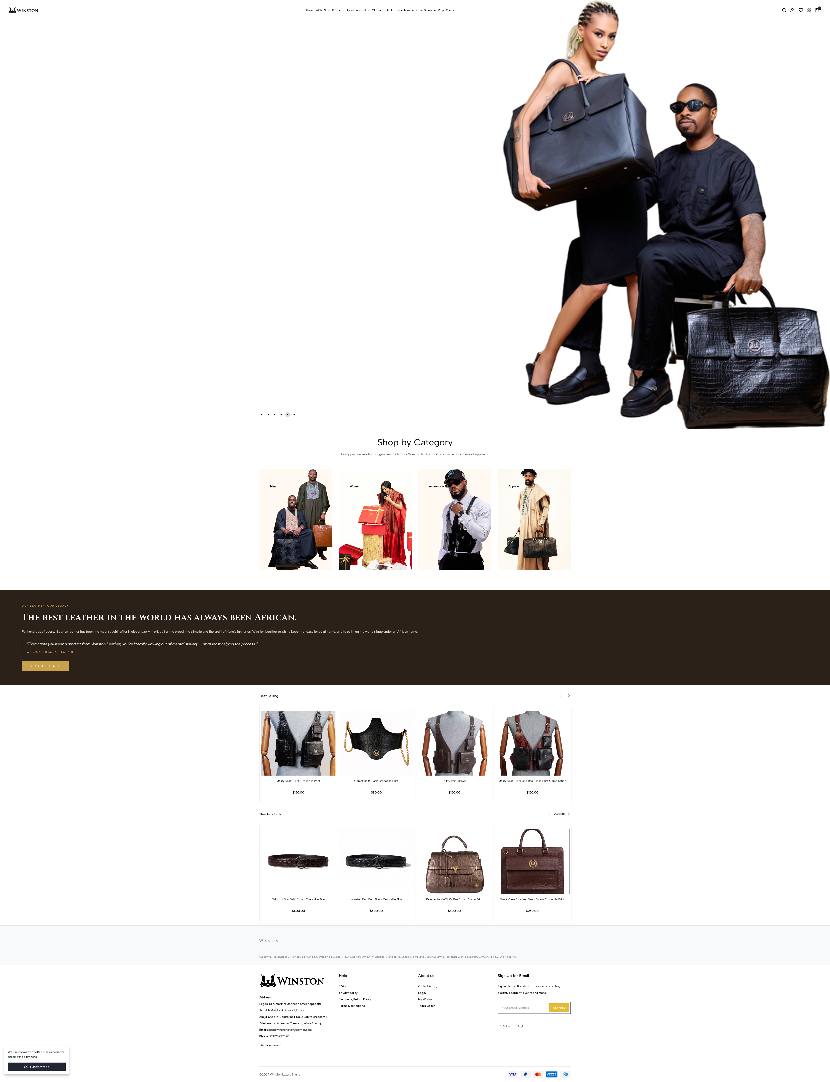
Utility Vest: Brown (454, 780)
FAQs (342, 986)
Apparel (361, 10)
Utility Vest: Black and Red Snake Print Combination (532, 780)
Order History (427, 986)
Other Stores (424, 10)
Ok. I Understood (36, 1066)
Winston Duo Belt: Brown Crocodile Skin (298, 899)
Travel (350, 10)
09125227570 (279, 1036)
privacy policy (348, 993)
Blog (441, 10)
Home (309, 10)
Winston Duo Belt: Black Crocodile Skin (376, 899)
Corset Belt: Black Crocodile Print (376, 780)
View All (559, 814)
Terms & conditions (352, 1006)
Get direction (269, 1045)
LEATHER (389, 10)
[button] (809, 10)
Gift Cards (338, 10)
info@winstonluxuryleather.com (290, 1030)
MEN (374, 10)
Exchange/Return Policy (355, 999)
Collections (403, 10)
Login (422, 993)
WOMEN (321, 10)
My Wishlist (426, 999)
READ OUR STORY (45, 666)
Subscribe (558, 1008)
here (33, 1057)
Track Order (426, 1006)
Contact (451, 10)
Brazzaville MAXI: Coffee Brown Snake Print (454, 899)
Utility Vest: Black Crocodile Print (298, 780)
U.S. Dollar (504, 1026)
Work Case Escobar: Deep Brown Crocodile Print (532, 899)
